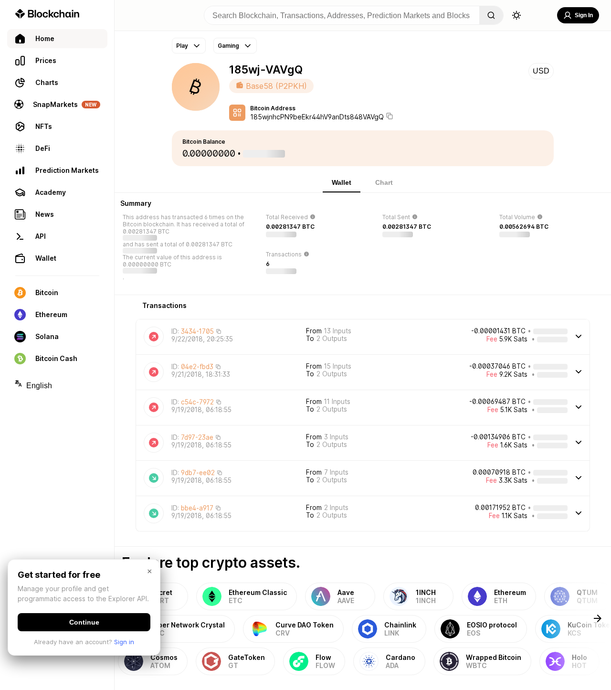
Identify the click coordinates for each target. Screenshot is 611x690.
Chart (384, 182)
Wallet (341, 182)
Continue (84, 622)
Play (182, 45)
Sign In (584, 15)
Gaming (228, 45)
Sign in (124, 642)
